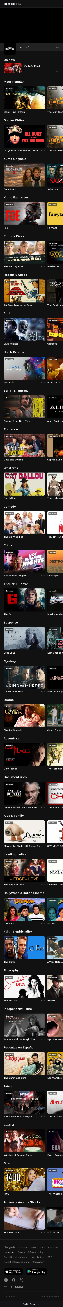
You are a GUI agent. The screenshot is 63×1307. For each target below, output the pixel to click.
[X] (21, 1280)
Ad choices (38, 1257)
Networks (9, 1252)
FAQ (49, 1257)
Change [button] (19, 1286)
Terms (21, 1252)
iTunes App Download (13, 1272)
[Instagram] (6, 1280)
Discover (23, 1247)
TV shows (53, 1247)
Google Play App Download (36, 1272)
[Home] (12, 4)
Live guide (9, 1247)
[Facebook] (13, 1280)
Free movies (37, 1247)
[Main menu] (57, 4)
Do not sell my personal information (24, 1261)
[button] (31, 68)
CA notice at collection (16, 1257)
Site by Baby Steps (50, 1296)
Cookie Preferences (31, 1304)
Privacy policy (35, 1252)
